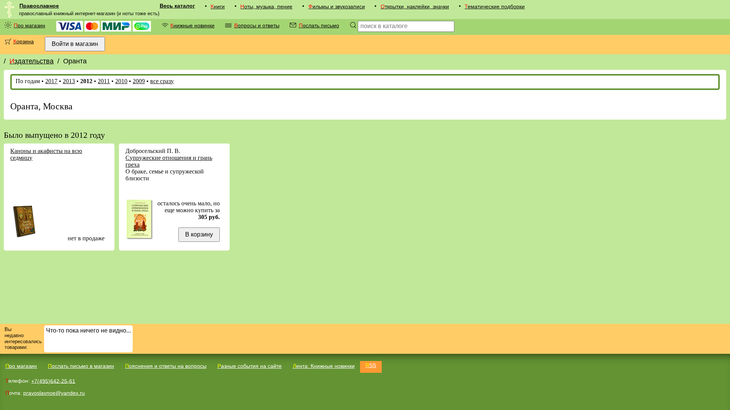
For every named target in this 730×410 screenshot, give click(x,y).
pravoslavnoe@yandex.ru (54, 393)
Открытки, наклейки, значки (415, 6)
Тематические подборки (495, 6)
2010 (121, 81)
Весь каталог (177, 6)
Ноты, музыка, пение (266, 6)
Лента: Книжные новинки (324, 366)
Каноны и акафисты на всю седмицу (46, 154)
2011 (104, 81)
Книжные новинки (192, 25)
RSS (370, 365)
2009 (139, 81)
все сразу (162, 81)
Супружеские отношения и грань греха (168, 161)
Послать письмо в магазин (81, 366)
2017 (51, 81)
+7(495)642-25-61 (53, 381)
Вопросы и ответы (256, 25)
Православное (39, 6)
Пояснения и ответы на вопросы (165, 366)
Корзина (23, 41)
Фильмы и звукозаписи (336, 6)
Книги (218, 6)
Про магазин (29, 25)
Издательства (32, 61)
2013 (69, 81)
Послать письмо (319, 25)
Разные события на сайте (249, 366)
